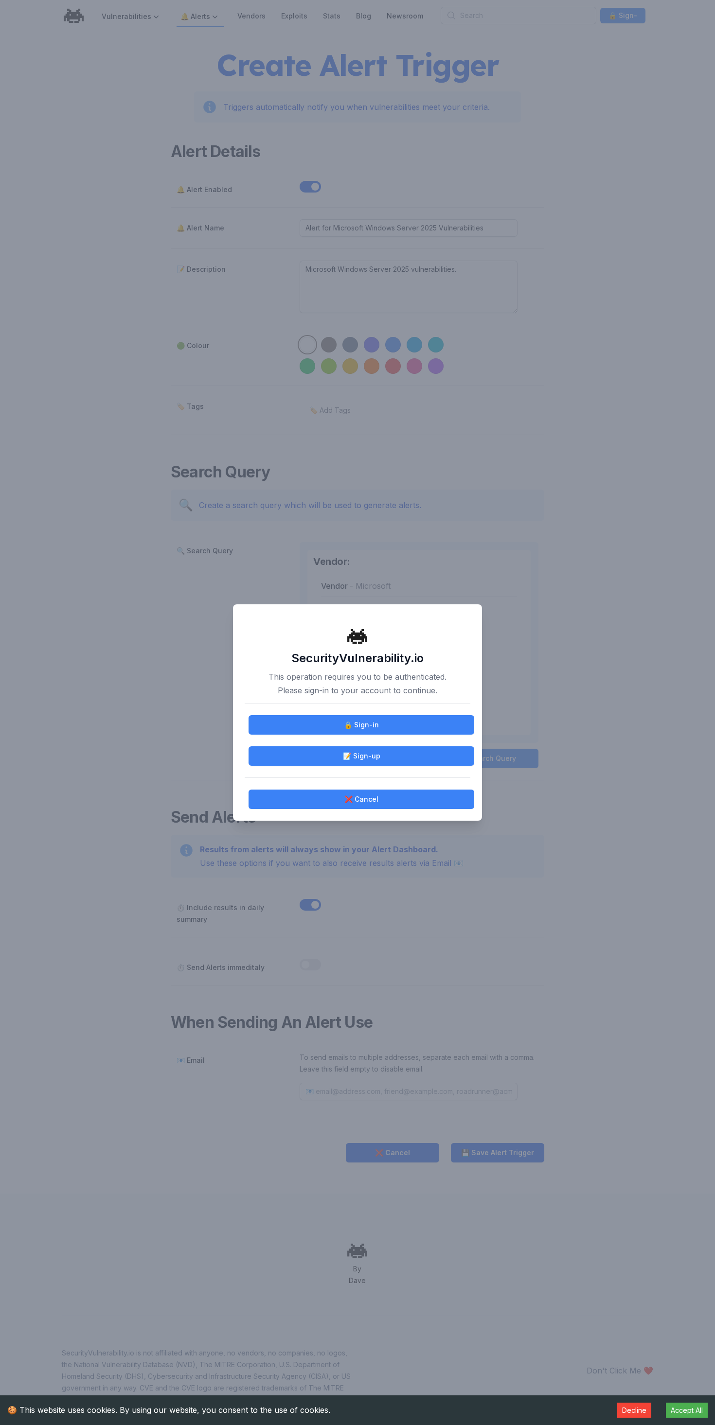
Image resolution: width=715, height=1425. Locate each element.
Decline (634, 1410)
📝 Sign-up (361, 756)
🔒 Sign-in (361, 725)
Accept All (687, 1410)
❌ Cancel (361, 799)
